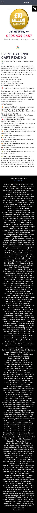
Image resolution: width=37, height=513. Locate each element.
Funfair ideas (16, 299)
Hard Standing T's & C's (22, 326)
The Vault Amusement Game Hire (18, 470)
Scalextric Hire (19, 457)
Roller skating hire (20, 455)
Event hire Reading (16, 285)
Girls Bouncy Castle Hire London (19, 318)
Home (13, 328)
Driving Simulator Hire (18, 269)
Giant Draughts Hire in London (20, 306)
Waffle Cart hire (14, 481)
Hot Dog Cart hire (13, 330)
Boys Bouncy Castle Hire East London (19, 213)
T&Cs (25, 500)
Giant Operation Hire (21, 314)
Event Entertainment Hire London (19, 278)
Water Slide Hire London (16, 486)
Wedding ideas (13, 494)
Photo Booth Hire (16, 439)
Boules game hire (14, 200)
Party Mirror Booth (24, 437)
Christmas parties (16, 247)
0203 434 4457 (19, 36)
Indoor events (16, 342)
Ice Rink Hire (24, 330)
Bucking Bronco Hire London (18, 227)
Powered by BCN (18, 510)
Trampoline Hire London (18, 475)
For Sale (10, 297)
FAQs (13, 504)
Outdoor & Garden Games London (19, 422)
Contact (19, 500)
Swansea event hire (17, 465)
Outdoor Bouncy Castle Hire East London (18, 424)
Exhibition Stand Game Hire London (19, 501)
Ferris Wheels (20, 295)
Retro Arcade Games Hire (20, 451)
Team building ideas (24, 469)
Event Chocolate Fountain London (18, 277)
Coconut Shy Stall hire (16, 253)
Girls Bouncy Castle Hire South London (19, 321)
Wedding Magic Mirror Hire (20, 496)
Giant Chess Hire (24, 305)
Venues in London (13, 479)
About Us (20, 498)
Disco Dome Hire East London (18, 263)
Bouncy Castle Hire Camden (18, 202)
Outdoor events (21, 433)
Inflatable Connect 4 (20, 344)
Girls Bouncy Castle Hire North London (18, 319)
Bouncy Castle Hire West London (19, 212)
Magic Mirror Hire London (19, 382)
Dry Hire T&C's (21, 271)
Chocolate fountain (19, 241)
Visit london (24, 479)
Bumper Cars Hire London (19, 231)
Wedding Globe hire (13, 492)
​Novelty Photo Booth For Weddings (15, 186)
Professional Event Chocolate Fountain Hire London (18, 446)
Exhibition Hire (15, 289)
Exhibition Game (18, 287)
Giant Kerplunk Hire (13, 309)
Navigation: (27, 2)
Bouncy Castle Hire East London (19, 203)
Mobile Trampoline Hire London (19, 413)
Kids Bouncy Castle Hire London (18, 364)
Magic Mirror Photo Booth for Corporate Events (19, 384)
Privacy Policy (14, 445)
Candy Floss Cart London (17, 239)
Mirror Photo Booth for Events (18, 405)
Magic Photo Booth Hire (16, 403)
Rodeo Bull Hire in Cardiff (19, 453)
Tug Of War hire (18, 477)
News (26, 498)
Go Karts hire (21, 324)
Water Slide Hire (15, 483)
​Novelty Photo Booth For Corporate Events (18, 184)
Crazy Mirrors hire (14, 261)
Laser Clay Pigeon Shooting (19, 368)
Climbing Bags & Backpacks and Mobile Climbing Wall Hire (19, 249)
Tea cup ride (19, 467)
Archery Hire (12, 196)
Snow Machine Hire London (16, 461)
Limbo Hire (14, 372)
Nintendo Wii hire (19, 415)
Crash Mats (20, 508)
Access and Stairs (19, 190)
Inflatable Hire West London (17, 350)
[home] (2, 2)
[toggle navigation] (34, 2)
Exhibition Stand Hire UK (15, 293)
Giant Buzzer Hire (12, 305)
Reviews (19, 504)
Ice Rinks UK (18, 181)
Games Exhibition (17, 301)
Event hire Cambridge (18, 281)
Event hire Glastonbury (19, 283)
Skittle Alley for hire (15, 459)
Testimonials (12, 500)
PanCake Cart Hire (15, 435)
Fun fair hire (22, 506)
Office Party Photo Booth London (18, 419)
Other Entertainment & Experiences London (18, 420)
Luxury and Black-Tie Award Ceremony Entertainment (18, 373)
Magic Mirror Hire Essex (15, 376)
